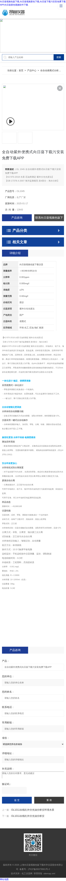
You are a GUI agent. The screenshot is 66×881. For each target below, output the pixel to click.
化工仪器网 (27, 873)
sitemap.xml (49, 873)
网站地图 (4, 879)
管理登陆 (38, 873)
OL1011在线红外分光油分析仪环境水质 (32, 809)
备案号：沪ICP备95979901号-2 (34, 869)
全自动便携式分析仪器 (51, 70)
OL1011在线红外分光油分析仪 (27, 816)
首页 (21, 70)
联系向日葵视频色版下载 (49, 218)
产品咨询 (16, 217)
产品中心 (31, 70)
